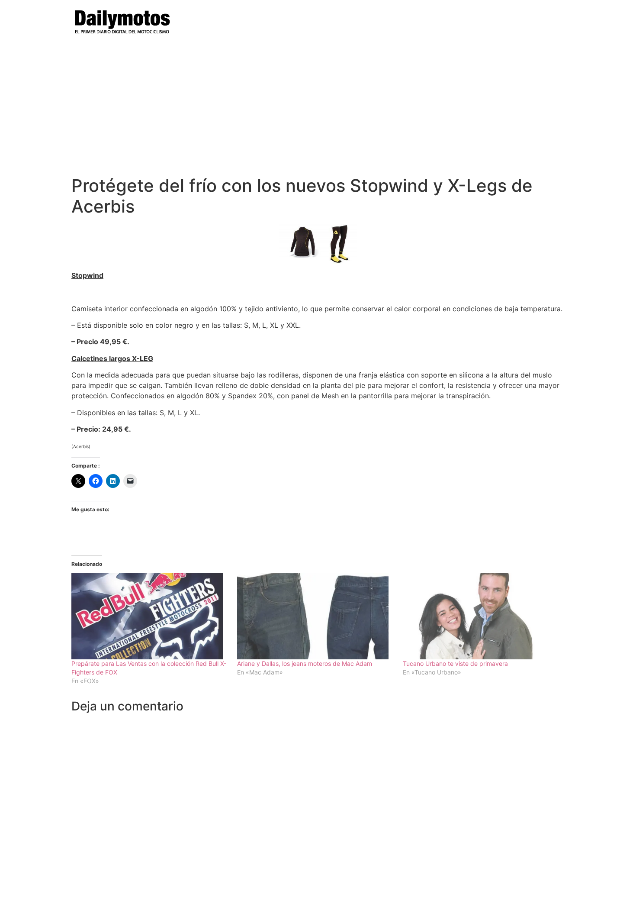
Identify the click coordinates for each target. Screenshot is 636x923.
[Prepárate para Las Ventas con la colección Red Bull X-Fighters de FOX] (149, 616)
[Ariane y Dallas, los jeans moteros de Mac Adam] (315, 616)
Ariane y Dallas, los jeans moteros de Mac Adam (304, 663)
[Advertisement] (318, 110)
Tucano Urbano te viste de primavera (455, 663)
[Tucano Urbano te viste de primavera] (481, 616)
